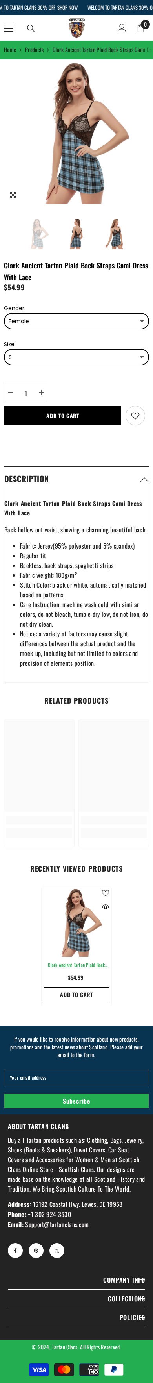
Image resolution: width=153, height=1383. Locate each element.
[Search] (31, 28)
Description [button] (26, 478)
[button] (76, 478)
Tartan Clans (64, 1347)
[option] (76, 131)
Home (10, 49)
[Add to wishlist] (135, 415)
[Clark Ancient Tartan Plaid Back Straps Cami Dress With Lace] (76, 922)
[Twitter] (56, 1250)
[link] (39, 820)
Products (34, 49)
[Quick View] (105, 907)
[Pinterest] (36, 1250)
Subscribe (76, 1101)
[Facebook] (15, 1250)
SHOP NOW (67, 7)
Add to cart (62, 415)
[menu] (8, 28)
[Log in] (122, 28)
